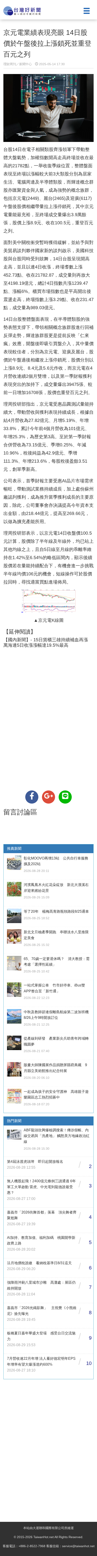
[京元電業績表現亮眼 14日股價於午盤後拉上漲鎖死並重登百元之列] (32, 797)
